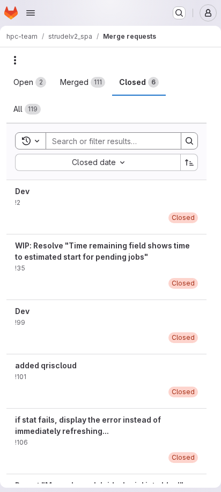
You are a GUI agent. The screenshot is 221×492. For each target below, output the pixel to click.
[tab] (29, 82)
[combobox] (97, 162)
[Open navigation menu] (30, 13)
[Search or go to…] (179, 12)
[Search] (189, 140)
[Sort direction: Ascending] (189, 162)
